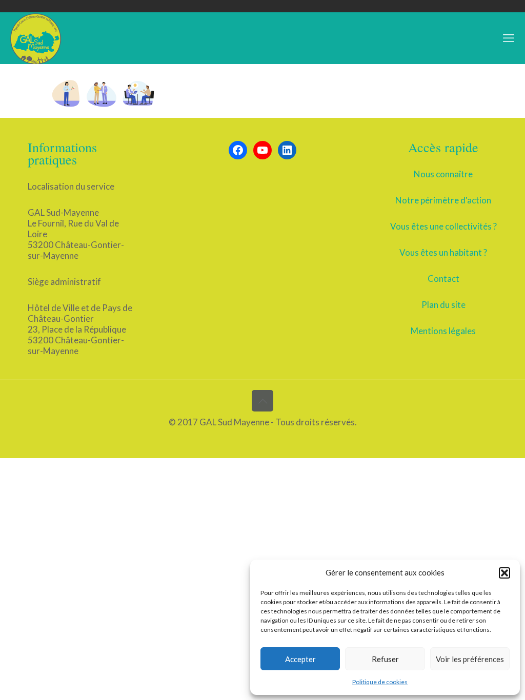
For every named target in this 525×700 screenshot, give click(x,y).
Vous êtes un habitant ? (443, 252)
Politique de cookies (380, 682)
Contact (443, 278)
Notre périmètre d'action (443, 200)
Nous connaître (443, 174)
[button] (504, 573)
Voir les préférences (470, 659)
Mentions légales (443, 330)
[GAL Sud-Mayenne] (36, 38)
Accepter (300, 659)
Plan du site (443, 304)
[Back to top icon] (262, 400)
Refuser (385, 659)
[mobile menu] (508, 38)
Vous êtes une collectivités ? (443, 226)
